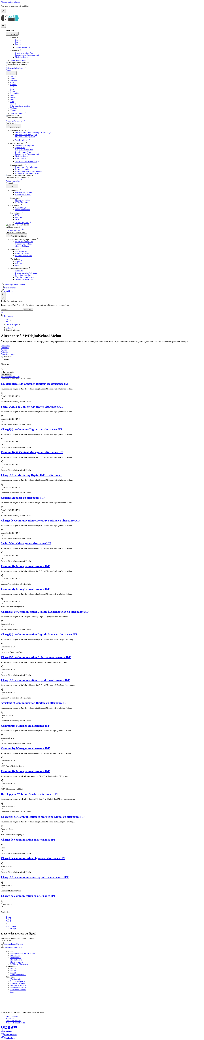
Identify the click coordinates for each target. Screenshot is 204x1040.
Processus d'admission (23, 192)
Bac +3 (18, 42)
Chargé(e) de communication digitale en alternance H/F (35, 877)
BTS (17, 215)
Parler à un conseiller (23, 275)
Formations (5, 348)
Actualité (18, 261)
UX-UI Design (20, 158)
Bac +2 (18, 40)
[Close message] (3, 11)
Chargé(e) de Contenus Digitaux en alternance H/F (31, 429)
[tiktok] (12, 1028)
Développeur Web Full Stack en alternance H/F (29, 794)
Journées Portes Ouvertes (13, 944)
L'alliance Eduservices (23, 256)
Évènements (19, 263)
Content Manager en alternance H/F (23, 497)
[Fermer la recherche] (3, 298)
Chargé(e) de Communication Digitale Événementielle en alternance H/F (45, 611)
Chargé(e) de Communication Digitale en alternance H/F (35, 680)
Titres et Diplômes (22, 246)
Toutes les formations (18, 975)
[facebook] (2, 1028)
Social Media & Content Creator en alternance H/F (32, 406)
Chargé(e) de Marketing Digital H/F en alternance (31, 475)
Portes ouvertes (10, 288)
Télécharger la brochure (24, 279)
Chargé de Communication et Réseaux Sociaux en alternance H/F (40, 520)
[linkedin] (9, 1028)
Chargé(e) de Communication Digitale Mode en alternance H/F (39, 634)
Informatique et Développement (27, 55)
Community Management (24, 146)
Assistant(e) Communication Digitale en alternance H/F (34, 702)
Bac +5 (18, 44)
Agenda (4, 350)
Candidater (19, 271)
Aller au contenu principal (10, 2)
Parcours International (23, 195)
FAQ (17, 265)
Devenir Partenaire (22, 169)
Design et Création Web (24, 53)
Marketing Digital (21, 57)
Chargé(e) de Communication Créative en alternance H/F (36, 657)
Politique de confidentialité (16, 1023)
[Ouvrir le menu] (3, 26)
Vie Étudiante (15, 979)
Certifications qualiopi (23, 244)
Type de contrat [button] (9, 372)
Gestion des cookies (13, 1021)
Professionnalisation (22, 210)
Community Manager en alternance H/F (25, 566)
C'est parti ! (28, 309)
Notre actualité (15, 958)
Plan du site (10, 1019)
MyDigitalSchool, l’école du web (22, 953)
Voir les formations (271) (10, 377)
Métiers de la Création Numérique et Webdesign (33, 133)
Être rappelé (8, 316)
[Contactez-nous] (2, 313)
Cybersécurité (20, 148)
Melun (8, 328)
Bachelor (18, 217)
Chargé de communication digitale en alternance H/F (33, 858)
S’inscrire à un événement (24, 277)
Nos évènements (16, 962)
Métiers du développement (25, 137)
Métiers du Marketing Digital (26, 135)
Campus (9, 70)
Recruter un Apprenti (18, 990)
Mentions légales (12, 1016)
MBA (17, 219)
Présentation (5, 346)
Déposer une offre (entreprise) (26, 273)
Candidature (8, 291)
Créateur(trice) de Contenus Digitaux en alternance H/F (35, 383)
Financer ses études (22, 200)
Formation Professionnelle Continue (28, 171)
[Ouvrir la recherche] (3, 294)
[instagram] (6, 1028)
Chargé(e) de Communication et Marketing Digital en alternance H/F (43, 816)
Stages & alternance (8, 354)
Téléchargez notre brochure (14, 284)
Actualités (4, 352)
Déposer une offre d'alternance (26, 167)
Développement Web (23, 152)
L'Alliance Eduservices (19, 964)
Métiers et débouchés (18, 987)
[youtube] (15, 1028)
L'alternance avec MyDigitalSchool (28, 173)
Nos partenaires (21, 251)
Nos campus (15, 956)
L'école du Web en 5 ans (24, 242)
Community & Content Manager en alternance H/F (32, 452)
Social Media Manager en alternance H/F (26, 543)
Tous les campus (12, 325)
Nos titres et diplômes (18, 985)
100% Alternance (21, 202)
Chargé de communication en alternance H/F (28, 839)
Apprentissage (20, 208)
